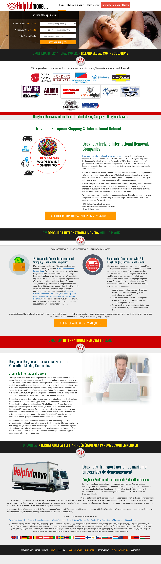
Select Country (24, 24)
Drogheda (39, 520)
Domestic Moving (75, 5)
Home (62, 5)
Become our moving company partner (81, 550)
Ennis (55, 520)
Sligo (26, 520)
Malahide (82, 520)
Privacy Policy (103, 550)
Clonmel (31, 520)
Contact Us (135, 550)
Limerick (128, 520)
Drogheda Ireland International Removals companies (103, 156)
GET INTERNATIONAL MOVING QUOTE (80, 323)
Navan (76, 520)
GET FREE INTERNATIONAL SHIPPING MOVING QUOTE (80, 215)
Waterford (13, 520)
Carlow (110, 520)
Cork (88, 520)
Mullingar (116, 520)
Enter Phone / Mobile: (27, 36)
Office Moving (93, 5)
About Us (61, 550)
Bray (100, 520)
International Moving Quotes (115, 5)
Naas (123, 520)
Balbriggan (62, 520)
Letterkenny (48, 520)
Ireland (135, 520)
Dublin (104, 520)
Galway (20, 520)
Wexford (94, 520)
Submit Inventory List (120, 550)
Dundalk (70, 520)
